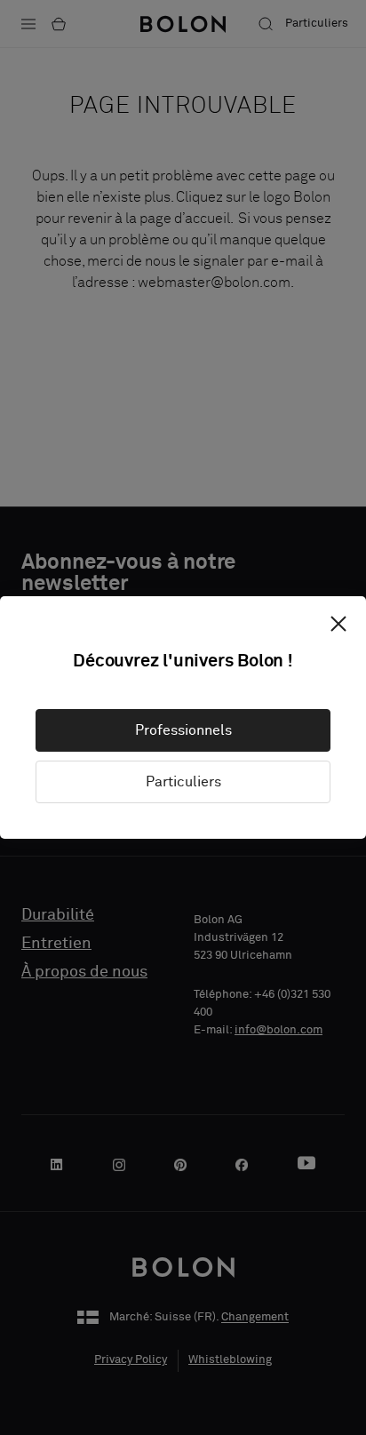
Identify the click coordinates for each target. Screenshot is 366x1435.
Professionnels (183, 730)
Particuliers (183, 782)
